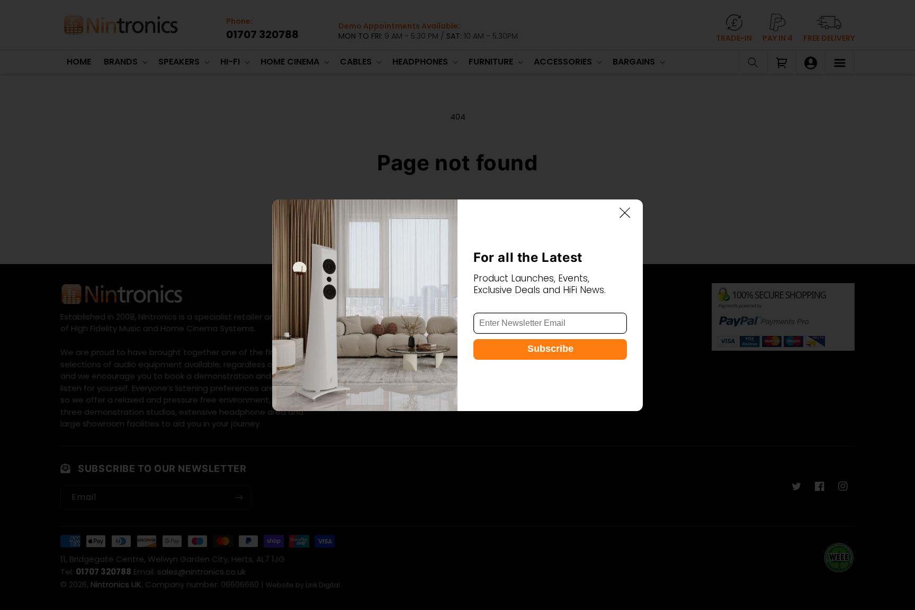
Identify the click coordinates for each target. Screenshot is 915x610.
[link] (364, 305)
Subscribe (550, 348)
